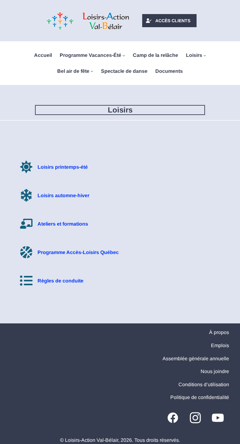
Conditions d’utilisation (203, 384)
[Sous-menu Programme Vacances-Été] (123, 55)
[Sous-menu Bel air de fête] (92, 71)
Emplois (220, 345)
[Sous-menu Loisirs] (204, 55)
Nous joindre (215, 371)
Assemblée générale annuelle (195, 358)
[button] (169, 20)
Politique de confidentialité (199, 397)
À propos (219, 332)
